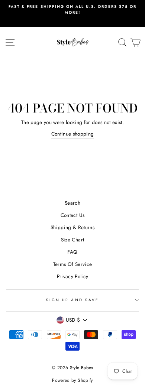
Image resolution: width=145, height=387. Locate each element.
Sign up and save (72, 300)
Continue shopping (72, 133)
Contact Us (72, 215)
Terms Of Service (72, 264)
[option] (72, 10)
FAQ (72, 252)
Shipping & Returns (72, 227)
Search (72, 202)
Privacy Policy (72, 276)
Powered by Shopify (72, 380)
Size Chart (72, 239)
